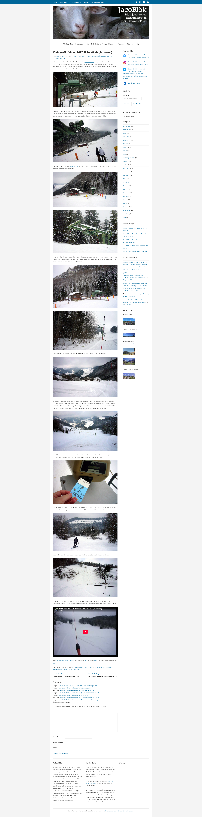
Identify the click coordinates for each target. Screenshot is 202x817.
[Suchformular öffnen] (137, 44)
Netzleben (126, 172)
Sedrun (125, 189)
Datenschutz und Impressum (125, 811)
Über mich (130, 44)
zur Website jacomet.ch (98, 2)
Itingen (125, 151)
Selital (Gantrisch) (74, 669)
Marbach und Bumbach (85, 667)
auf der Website (74, 166)
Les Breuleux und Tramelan (102, 667)
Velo (124, 217)
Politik (125, 179)
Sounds (125, 200)
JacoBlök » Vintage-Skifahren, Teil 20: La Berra (73, 695)
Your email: (126, 95)
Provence (126, 182)
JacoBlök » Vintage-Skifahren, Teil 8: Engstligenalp (75, 688)
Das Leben (91, 56)
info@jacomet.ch (110, 811)
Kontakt (86, 2)
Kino (124, 154)
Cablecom (126, 137)
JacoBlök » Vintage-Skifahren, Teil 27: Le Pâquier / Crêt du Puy (78, 700)
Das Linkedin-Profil (134, 83)
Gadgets (125, 147)
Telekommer (127, 210)
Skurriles (125, 196)
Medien (125, 165)
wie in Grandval (89, 62)
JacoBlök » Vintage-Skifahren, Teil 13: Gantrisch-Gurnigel (76, 690)
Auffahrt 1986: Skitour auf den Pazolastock (136, 251)
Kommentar (57, 711)
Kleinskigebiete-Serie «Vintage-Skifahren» (101, 44)
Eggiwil (74, 667)
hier (86, 660)
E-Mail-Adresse (58, 742)
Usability (125, 214)
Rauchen (125, 186)
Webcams (121, 44)
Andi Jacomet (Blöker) (77, 56)
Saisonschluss (127, 304)
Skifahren (62, 58)
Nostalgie (56, 58)
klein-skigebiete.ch (100, 56)
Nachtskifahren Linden (60, 669)
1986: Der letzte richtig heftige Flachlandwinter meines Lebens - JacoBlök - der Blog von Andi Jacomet (134, 275)
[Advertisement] (134, 777)
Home (55, 2)
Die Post (125, 144)
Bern (124, 133)
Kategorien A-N (64, 2)
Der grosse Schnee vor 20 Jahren (133, 280)
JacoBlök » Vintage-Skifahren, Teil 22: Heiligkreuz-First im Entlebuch (80, 697)
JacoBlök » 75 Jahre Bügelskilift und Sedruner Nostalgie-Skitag (78, 686)
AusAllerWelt (127, 126)
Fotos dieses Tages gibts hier (65, 660)
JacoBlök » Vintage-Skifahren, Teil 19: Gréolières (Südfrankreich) (79, 693)
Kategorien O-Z (76, 2)
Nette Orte (109, 56)
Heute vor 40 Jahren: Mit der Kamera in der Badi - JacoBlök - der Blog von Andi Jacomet (135, 264)
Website (55, 747)
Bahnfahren (126, 129)
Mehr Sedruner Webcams (131, 344)
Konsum (125, 161)
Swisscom (126, 207)
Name (55, 737)
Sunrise (125, 203)
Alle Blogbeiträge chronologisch (73, 44)
